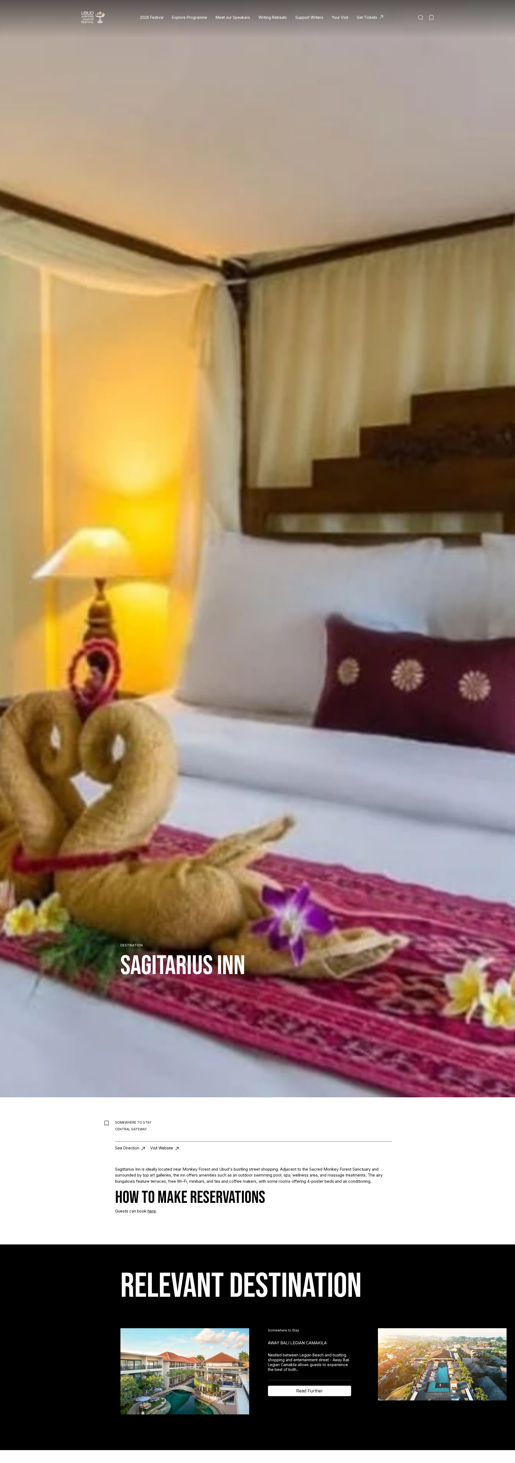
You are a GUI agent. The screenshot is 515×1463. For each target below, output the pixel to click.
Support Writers (309, 17)
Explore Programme (189, 17)
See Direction (127, 1148)
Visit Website (162, 1148)
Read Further (309, 1390)
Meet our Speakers (233, 17)
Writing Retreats (273, 17)
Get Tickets (367, 17)
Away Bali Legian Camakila (297, 1342)
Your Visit (340, 17)
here (152, 1211)
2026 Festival (151, 17)
